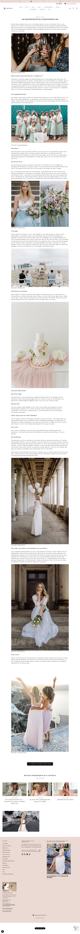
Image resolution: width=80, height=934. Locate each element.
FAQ (3, 871)
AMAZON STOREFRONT (8, 874)
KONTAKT (4, 863)
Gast (33, 7)
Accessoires (33, 9)
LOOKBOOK (5, 843)
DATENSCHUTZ (6, 867)
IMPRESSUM (5, 865)
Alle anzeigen (40, 778)
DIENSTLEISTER (6, 852)
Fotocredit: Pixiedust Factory (19, 752)
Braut (27, 7)
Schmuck (42, 9)
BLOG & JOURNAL (6, 845)
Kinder (58, 7)
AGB (3, 869)
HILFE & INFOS (6, 854)
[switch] (76, 929)
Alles (21, 7)
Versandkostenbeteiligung (8, 904)
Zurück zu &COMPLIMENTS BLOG (40, 763)
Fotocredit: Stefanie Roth (18, 288)
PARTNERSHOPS (6, 850)
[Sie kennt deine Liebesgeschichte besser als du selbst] (40, 789)
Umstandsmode (48, 7)
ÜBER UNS (4, 848)
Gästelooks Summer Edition (65, 799)
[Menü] (78, 926)
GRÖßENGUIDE (6, 856)
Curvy (39, 7)
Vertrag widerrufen (40, 928)
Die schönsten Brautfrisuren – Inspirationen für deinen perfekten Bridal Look (14, 801)
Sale (49, 9)
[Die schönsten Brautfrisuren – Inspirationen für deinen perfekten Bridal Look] (14, 789)
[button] (2, 931)
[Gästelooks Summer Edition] (65, 789)
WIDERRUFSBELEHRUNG (8, 861)
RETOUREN (5, 858)
